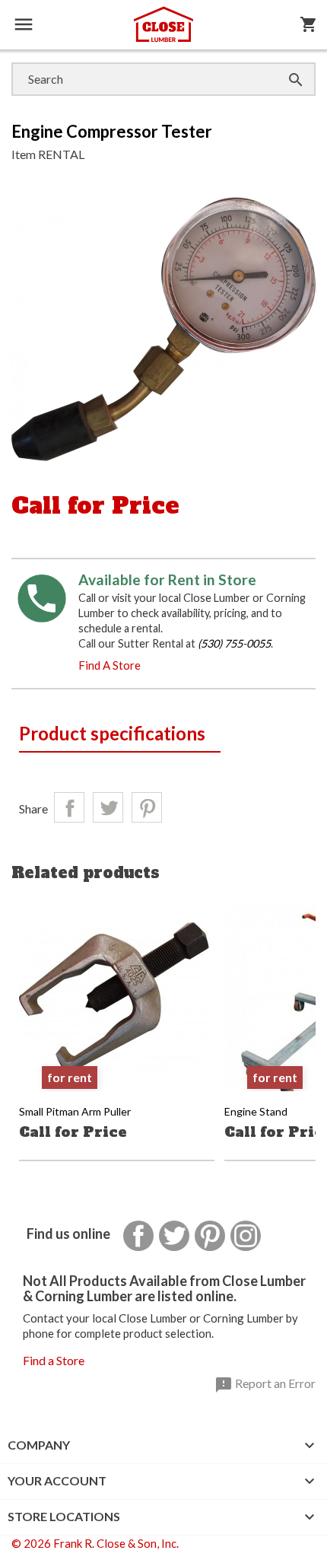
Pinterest (146, 807)
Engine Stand (255, 1111)
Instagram (245, 1236)
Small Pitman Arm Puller (75, 1111)
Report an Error (265, 1385)
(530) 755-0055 (234, 643)
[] (280, 64)
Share (69, 807)
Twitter (174, 1236)
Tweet (108, 807)
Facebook (138, 1236)
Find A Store (109, 665)
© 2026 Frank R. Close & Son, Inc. (95, 1543)
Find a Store (53, 1360)
